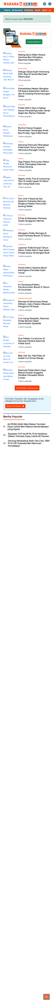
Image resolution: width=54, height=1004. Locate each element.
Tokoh (37, 10)
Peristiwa (28, 10)
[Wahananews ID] (21, 4)
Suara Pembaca (14, 406)
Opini (44, 10)
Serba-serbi (17, 10)
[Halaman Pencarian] (49, 3)
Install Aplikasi (34, 41)
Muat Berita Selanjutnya (27, 388)
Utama (7, 10)
